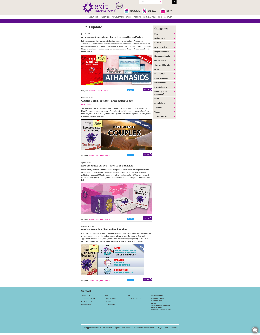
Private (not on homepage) (160, 93)
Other (156, 69)
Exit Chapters (149, 17)
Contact (168, 17)
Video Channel (160, 116)
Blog (156, 33)
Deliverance (159, 38)
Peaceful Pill (93, 90)
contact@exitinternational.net (160, 305)
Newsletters (118, 17)
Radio (156, 98)
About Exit (93, 17)
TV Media (158, 107)
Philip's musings (161, 78)
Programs (105, 17)
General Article (94, 155)
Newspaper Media (162, 56)
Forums (137, 17)
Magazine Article (161, 51)
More (146, 89)
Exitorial (158, 42)
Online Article (160, 60)
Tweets (157, 111)
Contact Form (156, 300)
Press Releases (160, 87)
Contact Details (157, 298)
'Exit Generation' (170, 327)
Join (160, 17)
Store (128, 17)
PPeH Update (103, 90)
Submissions (159, 103)
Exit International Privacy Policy (161, 309)
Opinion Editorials (162, 64)
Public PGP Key (156, 307)
